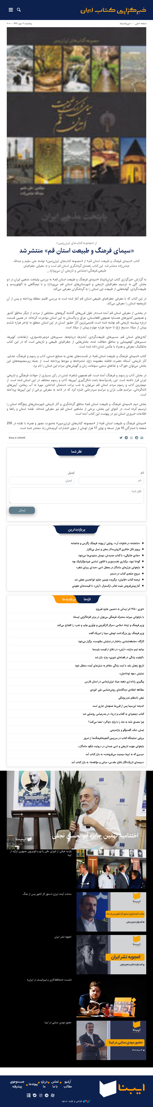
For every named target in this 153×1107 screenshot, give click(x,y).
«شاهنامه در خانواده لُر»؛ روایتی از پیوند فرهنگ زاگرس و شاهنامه (105, 543)
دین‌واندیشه (125, 23)
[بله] (34, 1096)
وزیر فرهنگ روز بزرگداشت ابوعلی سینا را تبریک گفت (116, 633)
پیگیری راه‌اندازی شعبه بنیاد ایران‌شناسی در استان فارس (114, 681)
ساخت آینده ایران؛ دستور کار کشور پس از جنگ (47, 894)
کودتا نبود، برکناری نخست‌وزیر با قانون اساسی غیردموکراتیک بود (106, 561)
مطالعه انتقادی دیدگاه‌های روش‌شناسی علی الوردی (117, 690)
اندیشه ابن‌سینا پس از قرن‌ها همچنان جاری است (118, 706)
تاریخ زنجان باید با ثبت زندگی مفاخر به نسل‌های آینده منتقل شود (109, 665)
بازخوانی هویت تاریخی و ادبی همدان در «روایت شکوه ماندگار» (111, 746)
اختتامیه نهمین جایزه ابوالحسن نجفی (95, 836)
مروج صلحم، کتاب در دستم (125, 573)
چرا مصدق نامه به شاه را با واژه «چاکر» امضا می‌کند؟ (116, 722)
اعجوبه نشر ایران (63, 937)
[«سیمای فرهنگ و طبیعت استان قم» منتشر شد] (76, 131)
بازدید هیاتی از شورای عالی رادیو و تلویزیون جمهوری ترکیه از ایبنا (41, 853)
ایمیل (71, 472)
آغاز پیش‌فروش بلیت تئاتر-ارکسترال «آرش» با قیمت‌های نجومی (106, 586)
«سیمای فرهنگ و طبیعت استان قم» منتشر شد (76, 250)
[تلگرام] (46, 1096)
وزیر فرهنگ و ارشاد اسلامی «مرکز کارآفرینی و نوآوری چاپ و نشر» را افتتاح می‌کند (100, 625)
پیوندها (33, 1084)
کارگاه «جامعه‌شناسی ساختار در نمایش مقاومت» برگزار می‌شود (111, 641)
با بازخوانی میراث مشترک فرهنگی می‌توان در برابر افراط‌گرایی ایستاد (108, 617)
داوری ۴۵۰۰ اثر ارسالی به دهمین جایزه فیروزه (120, 609)
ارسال (22, 510)
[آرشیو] (28, 1096)
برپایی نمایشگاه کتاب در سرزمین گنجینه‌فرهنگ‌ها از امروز (113, 738)
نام (142, 472)
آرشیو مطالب (68, 1084)
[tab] (87, 599)
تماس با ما (55, 1084)
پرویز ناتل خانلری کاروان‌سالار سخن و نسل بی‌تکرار (113, 549)
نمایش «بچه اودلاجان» (131, 673)
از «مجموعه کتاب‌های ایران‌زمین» (76, 243)
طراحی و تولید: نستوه (72, 1101)
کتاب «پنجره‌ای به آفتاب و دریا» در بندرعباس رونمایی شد (113, 714)
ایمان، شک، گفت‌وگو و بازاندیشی (127, 730)
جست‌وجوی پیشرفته (17, 1084)
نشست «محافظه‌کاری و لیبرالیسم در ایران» (49, 980)
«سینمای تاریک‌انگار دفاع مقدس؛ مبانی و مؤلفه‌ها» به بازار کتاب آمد (107, 762)
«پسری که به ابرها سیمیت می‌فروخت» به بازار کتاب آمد (114, 754)
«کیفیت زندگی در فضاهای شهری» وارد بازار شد (119, 657)
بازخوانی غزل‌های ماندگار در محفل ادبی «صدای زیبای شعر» (108, 567)
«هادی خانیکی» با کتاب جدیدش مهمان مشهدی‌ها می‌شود (109, 555)
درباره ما (44, 1084)
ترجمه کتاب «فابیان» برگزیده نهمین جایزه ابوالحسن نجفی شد (107, 579)
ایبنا (113, 11)
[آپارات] (52, 1096)
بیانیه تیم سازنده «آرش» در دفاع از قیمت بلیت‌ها (118, 649)
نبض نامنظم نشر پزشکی (131, 698)
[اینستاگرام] (40, 1096)
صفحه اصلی (140, 23)
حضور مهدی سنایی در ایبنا (58, 1022)
